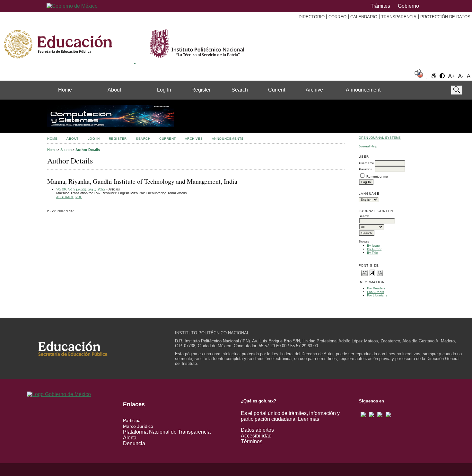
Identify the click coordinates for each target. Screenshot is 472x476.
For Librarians (377, 295)
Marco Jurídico (138, 426)
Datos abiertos (257, 430)
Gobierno (408, 6)
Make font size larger (380, 272)
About (114, 90)
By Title (372, 252)
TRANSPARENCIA (398, 16)
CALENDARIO (363, 16)
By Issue (373, 245)
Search (240, 90)
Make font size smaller (364, 272)
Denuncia (134, 443)
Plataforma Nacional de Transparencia (167, 432)
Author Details (87, 150)
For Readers (376, 288)
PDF (78, 197)
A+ (451, 76)
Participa (132, 420)
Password (366, 169)
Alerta (129, 437)
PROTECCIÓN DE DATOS (445, 16)
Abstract (65, 197)
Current (276, 90)
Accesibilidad (256, 435)
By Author (374, 249)
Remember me (377, 176)
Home (65, 90)
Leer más (308, 419)
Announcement (363, 90)
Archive (314, 90)
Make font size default (372, 272)
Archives (194, 138)
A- (460, 76)
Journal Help (368, 146)
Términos (251, 441)
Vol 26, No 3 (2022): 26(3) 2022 (80, 189)
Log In (164, 90)
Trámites (380, 6)
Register (201, 90)
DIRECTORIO (312, 16)
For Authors (375, 292)
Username (366, 163)
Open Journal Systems (380, 137)
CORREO (337, 16)
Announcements (228, 138)
